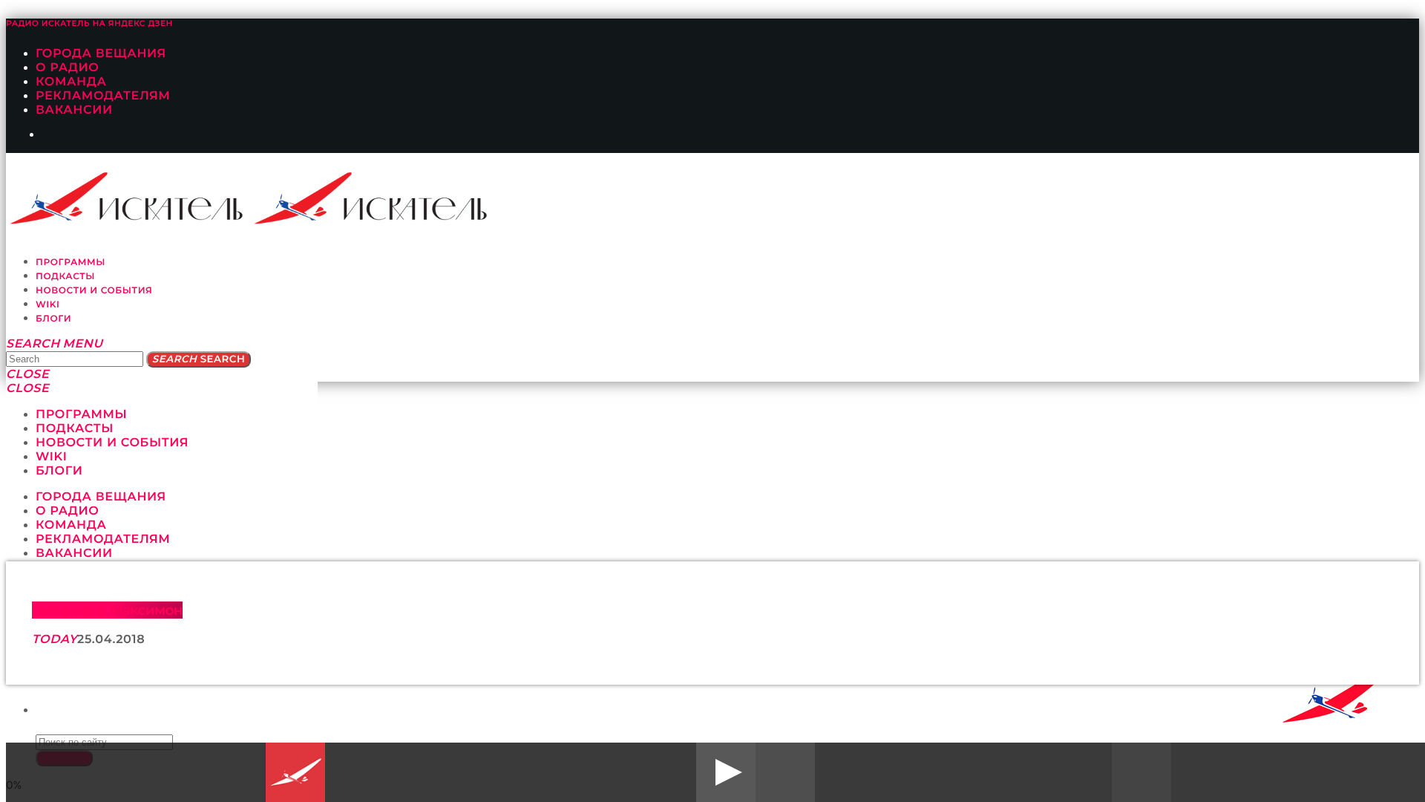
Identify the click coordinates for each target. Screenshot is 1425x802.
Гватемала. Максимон (107, 610)
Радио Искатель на (89, 23)
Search (198, 359)
